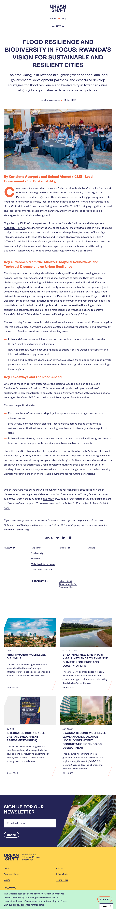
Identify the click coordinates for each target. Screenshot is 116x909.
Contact (60, 868)
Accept (104, 899)
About (6, 868)
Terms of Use (62, 880)
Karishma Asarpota (50, 100)
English (104, 906)
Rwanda (91, 547)
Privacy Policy (62, 874)
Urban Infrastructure (41, 569)
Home (53, 18)
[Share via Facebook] (70, 537)
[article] (30, 654)
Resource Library (11, 874)
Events (7, 880)
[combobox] (106, 906)
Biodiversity (37, 553)
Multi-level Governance (43, 564)
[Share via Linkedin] (63, 537)
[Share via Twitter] (57, 537)
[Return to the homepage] (22, 857)
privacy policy (20, 904)
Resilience (36, 547)
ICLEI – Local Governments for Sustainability (68, 584)
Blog (64, 18)
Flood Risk (36, 558)
